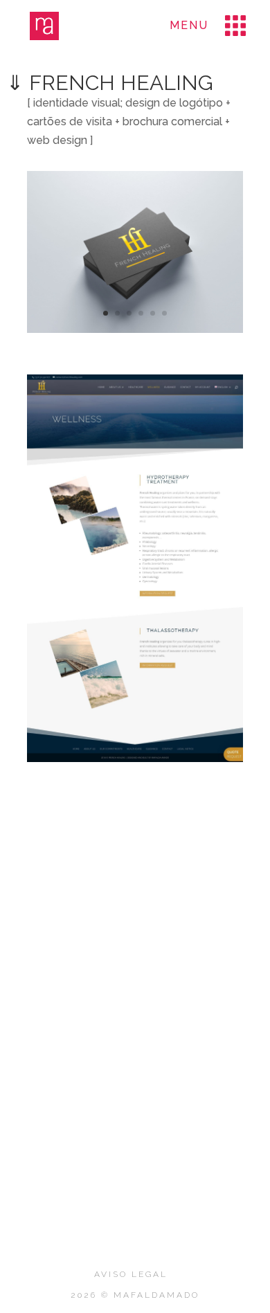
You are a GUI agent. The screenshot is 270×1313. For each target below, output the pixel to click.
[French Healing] (135, 332)
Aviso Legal (131, 1274)
